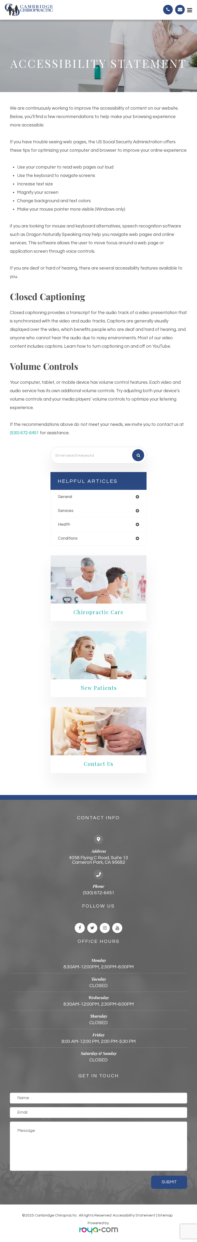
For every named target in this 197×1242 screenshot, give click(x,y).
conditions (68, 538)
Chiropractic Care (99, 612)
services (66, 511)
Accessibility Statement (134, 1215)
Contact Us (98, 763)
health (64, 524)
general (65, 497)
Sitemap (165, 1215)
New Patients (98, 687)
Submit (169, 1182)
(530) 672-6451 (24, 433)
